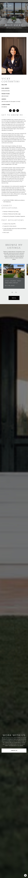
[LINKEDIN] (10, 110)
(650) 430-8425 (5, 96)
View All (14, 298)
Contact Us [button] (14, 750)
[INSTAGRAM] (17, 110)
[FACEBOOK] (14, 110)
